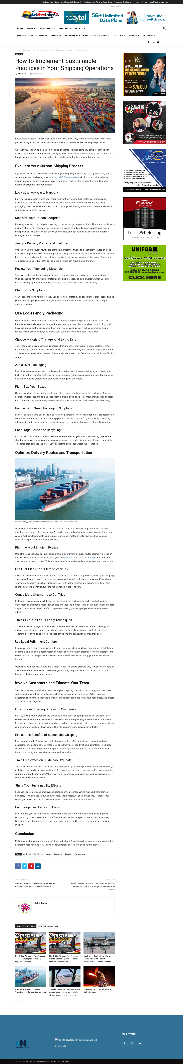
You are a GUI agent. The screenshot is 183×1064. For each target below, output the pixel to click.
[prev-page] (17, 1000)
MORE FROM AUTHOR (48, 926)
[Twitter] (153, 42)
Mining (133, 35)
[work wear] (144, 122)
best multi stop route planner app (79, 557)
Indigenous (46, 28)
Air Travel (27, 854)
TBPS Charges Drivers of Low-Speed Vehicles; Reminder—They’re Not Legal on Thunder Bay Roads (93, 886)
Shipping (68, 854)
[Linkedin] (38, 866)
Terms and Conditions (123, 2)
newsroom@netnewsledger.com (81, 1045)
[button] (164, 28)
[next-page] (21, 1000)
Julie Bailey (22, 74)
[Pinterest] (31, 866)
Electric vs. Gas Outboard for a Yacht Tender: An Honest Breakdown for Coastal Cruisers (97, 959)
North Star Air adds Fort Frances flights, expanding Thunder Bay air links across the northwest (63, 959)
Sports (79, 28)
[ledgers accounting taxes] (144, 170)
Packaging (58, 854)
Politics (118, 35)
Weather (64, 28)
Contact (144, 2)
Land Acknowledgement (159, 2)
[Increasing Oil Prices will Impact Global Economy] (99, 976)
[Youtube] (158, 42)
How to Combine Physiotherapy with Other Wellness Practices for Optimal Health (35, 885)
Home (20, 28)
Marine (48, 854)
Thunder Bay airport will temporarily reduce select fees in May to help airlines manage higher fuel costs (64, 992)
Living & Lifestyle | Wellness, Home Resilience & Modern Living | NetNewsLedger (62, 35)
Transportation (80, 854)
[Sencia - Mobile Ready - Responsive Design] (144, 218)
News (30, 28)
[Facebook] (148, 42)
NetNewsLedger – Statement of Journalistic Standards (61, 2)
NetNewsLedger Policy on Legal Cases (98, 2)
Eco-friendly (38, 854)
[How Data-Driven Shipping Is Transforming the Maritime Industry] (30, 976)
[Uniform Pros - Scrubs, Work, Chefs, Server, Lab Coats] (144, 263)
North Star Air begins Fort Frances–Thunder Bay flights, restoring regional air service (30, 959)
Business (148, 35)
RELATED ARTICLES (26, 926)
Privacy (136, 2)
